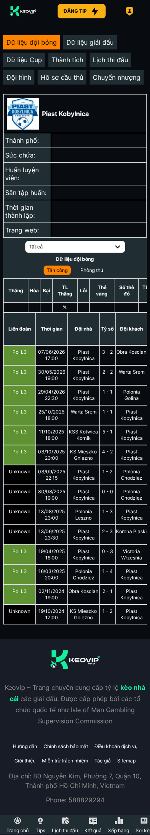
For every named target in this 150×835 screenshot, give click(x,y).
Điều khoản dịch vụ (116, 746)
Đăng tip (75, 11)
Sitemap (126, 761)
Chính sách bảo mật (66, 746)
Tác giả (102, 761)
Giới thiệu (25, 761)
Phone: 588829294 (75, 800)
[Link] (23, 11)
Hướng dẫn (25, 746)
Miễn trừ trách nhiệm (65, 761)
